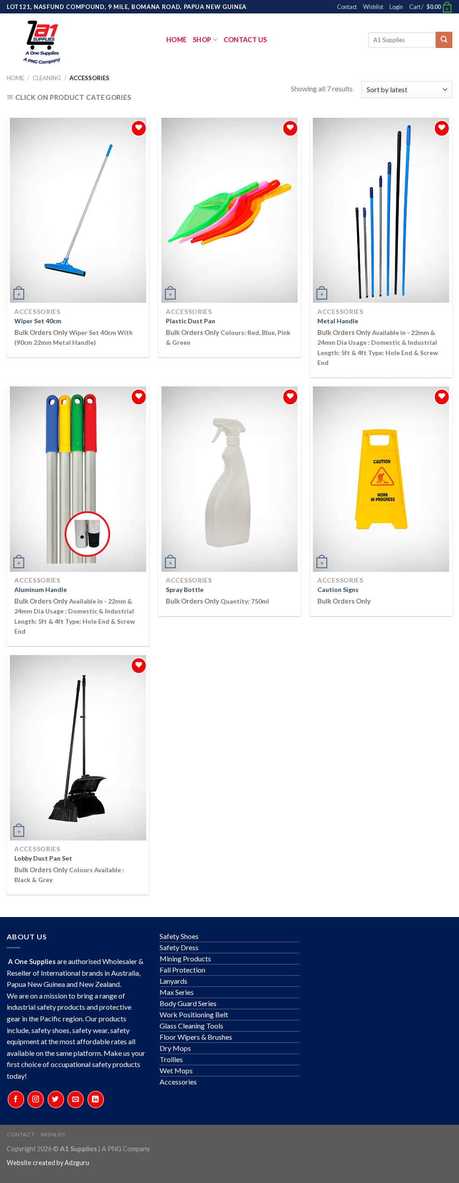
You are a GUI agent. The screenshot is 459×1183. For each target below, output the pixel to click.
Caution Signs (338, 589)
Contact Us (245, 39)
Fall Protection (182, 969)
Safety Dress (179, 947)
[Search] (444, 40)
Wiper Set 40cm (37, 321)
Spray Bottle (185, 589)
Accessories (178, 1081)
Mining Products (185, 958)
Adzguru (77, 1162)
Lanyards (173, 981)
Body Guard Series (188, 1003)
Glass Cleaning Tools (191, 1025)
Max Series (177, 992)
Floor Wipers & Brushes (196, 1037)
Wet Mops (176, 1070)
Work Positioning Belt (194, 1014)
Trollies (171, 1059)
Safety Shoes (179, 936)
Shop (202, 39)
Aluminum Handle (40, 589)
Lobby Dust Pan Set (43, 858)
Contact (347, 6)
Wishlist (373, 6)
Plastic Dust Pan (190, 321)
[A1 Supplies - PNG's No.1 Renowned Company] (86, 39)
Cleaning (47, 77)
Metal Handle (337, 321)
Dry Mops (175, 1048)
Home (176, 39)
